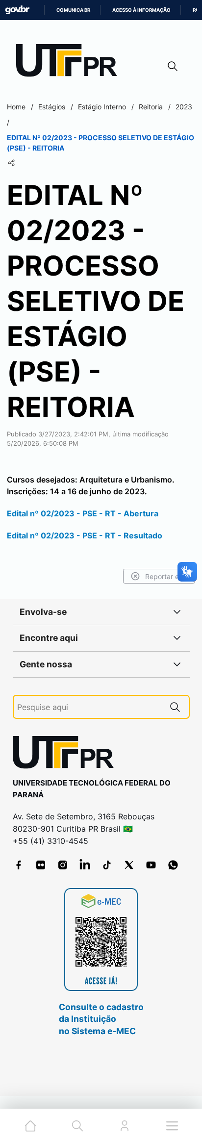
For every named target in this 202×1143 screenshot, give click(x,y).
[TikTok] (107, 865)
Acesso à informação (141, 10)
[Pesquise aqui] (175, 707)
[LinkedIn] (85, 865)
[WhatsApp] (173, 865)
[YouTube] (151, 865)
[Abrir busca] (172, 66)
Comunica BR (73, 10)
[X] (129, 865)
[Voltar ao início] (67, 754)
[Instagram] (63, 865)
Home (16, 106)
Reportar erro (166, 576)
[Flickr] (41, 865)
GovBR (17, 10)
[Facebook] (19, 865)
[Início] (70, 62)
